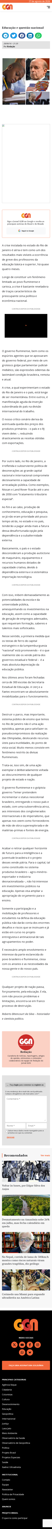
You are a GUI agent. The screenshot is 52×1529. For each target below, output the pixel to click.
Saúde (5, 1462)
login (16, 1085)
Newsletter (7, 1489)
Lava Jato (6, 1428)
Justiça (5, 1423)
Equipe (5, 1484)
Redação (11, 46)
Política (5, 1447)
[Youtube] (22, 1345)
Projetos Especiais (11, 1457)
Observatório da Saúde (13, 1438)
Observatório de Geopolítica (16, 1442)
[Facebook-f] (30, 1345)
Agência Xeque (9, 1384)
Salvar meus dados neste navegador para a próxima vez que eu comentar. (26, 1132)
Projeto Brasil (9, 1452)
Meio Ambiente (9, 1433)
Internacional (8, 1418)
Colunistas (7, 1394)
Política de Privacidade (13, 1494)
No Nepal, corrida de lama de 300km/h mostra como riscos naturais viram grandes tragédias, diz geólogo (25, 1260)
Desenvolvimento (10, 1404)
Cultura (5, 1399)
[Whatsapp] (22, 1352)
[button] (5, 36)
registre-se (38, 1085)
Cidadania (7, 1389)
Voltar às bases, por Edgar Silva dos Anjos (23, 1187)
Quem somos (8, 1499)
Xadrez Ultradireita (11, 1467)
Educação (6, 1409)
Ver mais (45, 1155)
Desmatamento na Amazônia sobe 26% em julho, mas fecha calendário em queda (25, 1223)
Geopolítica (7, 1413)
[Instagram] (37, 1345)
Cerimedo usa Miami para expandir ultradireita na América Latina (23, 1295)
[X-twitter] (14, 1345)
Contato (6, 1479)
